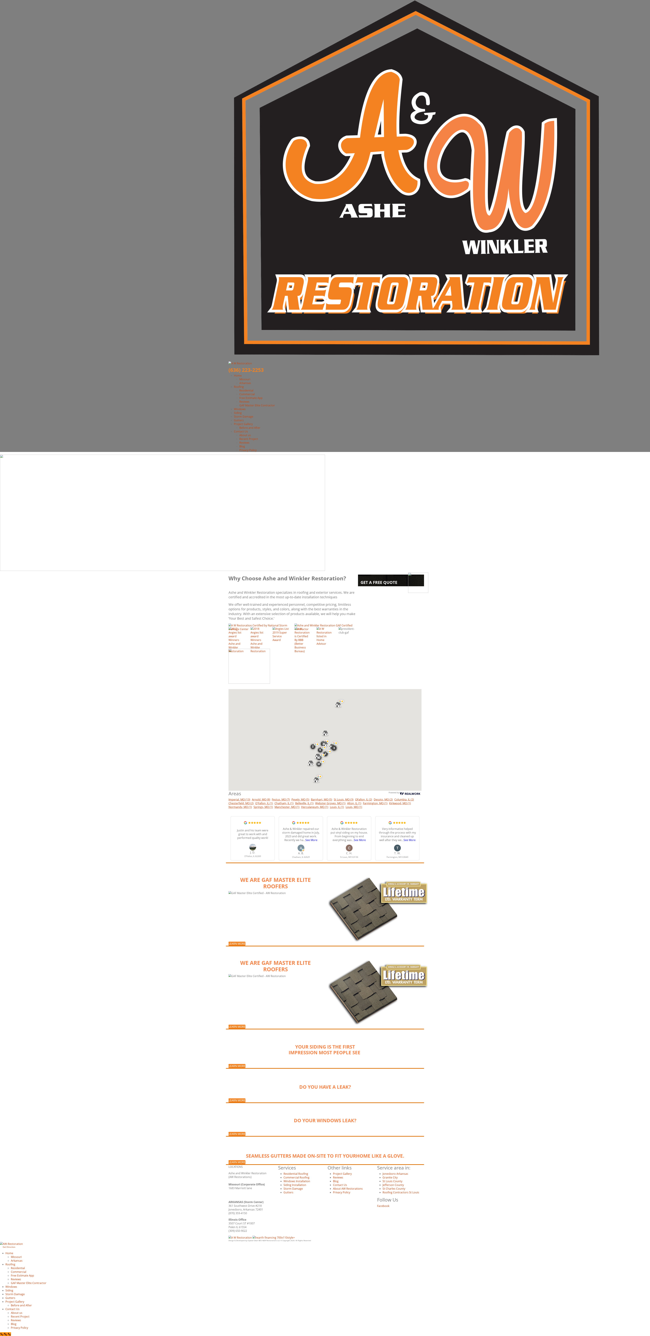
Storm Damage (243, 416)
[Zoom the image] (237, 640)
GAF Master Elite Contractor (257, 405)
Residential (246, 390)
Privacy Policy (248, 450)
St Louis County (392, 1181)
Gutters (239, 420)
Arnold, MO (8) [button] (261, 799)
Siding (238, 413)
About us (245, 435)
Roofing (239, 387)
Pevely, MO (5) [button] (300, 799)
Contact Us (241, 431)
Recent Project (248, 439)
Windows (240, 409)
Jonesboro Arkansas (395, 1174)
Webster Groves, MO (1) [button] (330, 803)
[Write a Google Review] (245, 822)
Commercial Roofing (296, 1177)
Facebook (383, 1206)
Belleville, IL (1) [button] (304, 803)
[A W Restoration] (11, 1243)
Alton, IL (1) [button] (354, 803)
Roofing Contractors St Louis (401, 1192)
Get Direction (9, 1247)
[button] (334, 748)
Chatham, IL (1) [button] (284, 803)
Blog (242, 446)
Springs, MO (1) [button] (263, 807)
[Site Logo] (241, 1237)
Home (238, 375)
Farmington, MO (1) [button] (375, 803)
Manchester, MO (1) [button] (287, 807)
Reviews (244, 401)
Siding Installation (295, 1185)
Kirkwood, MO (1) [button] (400, 803)
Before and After (249, 428)
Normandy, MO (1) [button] (240, 807)
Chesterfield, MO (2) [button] (241, 803)
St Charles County (394, 1188)
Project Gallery (243, 424)
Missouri (244, 379)
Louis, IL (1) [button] (337, 807)
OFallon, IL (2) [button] (363, 799)
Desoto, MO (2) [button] (383, 799)
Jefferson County (393, 1185)
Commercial (247, 394)
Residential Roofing (296, 1174)
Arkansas (245, 383)
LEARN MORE (237, 944)
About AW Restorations (348, 1188)
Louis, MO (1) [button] (354, 807)
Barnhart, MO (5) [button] (321, 799)
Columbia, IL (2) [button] (404, 799)
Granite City (390, 1177)
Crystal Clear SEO (255, 1240)
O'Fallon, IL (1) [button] (264, 803)
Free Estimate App (251, 398)
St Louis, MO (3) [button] (343, 799)
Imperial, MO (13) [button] (239, 799)
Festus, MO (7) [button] (281, 799)
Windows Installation (297, 1181)
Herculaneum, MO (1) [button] (314, 807)
